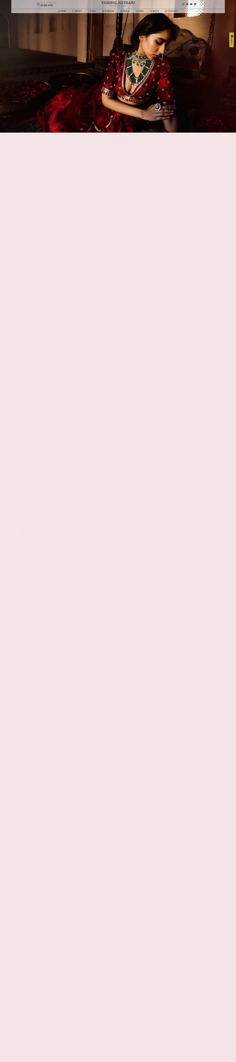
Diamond (109, 11)
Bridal (126, 11)
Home (63, 11)
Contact (172, 11)
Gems (141, 11)
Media (155, 11)
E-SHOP (231, 41)
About (78, 11)
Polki (93, 11)
